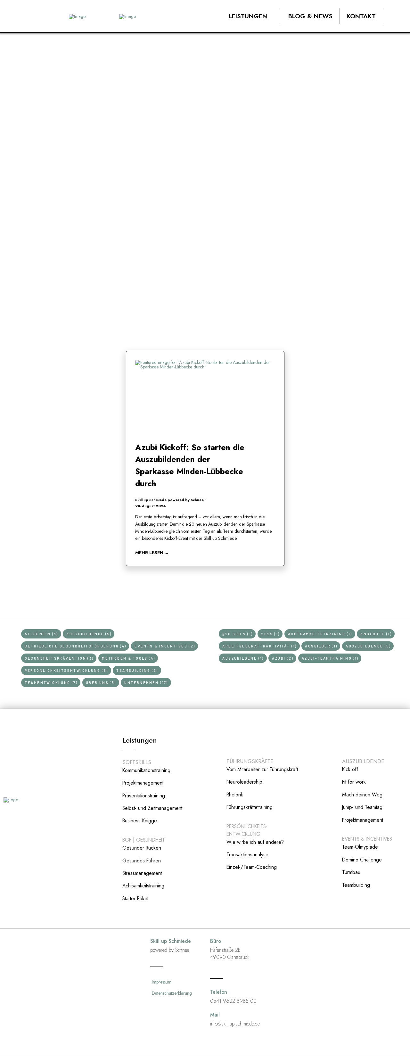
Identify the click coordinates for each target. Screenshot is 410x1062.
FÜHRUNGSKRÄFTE (250, 761)
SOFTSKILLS (136, 762)
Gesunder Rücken (141, 848)
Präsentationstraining (143, 795)
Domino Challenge (362, 859)
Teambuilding (356, 885)
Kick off (350, 769)
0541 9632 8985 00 (233, 1001)
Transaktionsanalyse (247, 854)
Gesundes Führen (141, 860)
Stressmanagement (142, 873)
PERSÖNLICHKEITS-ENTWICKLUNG (246, 830)
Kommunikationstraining (146, 770)
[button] (252, 16)
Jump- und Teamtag (362, 807)
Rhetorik (234, 794)
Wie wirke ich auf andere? (255, 842)
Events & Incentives (367, 839)
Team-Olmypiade (360, 847)
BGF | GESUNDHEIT (143, 840)
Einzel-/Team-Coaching (251, 867)
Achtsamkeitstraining (143, 885)
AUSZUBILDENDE (363, 761)
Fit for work (354, 782)
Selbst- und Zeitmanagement (152, 808)
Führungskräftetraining (249, 807)
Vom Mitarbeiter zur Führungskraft (262, 769)
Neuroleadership (244, 782)
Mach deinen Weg (362, 794)
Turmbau (351, 872)
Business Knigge (139, 820)
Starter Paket (135, 898)
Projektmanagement (142, 782)
